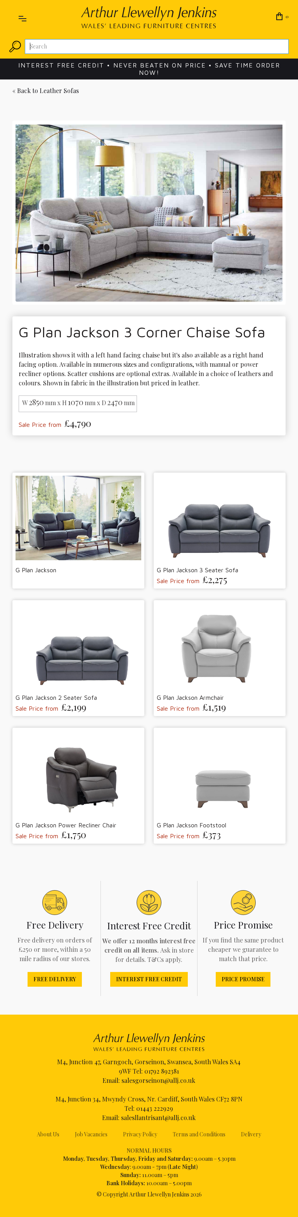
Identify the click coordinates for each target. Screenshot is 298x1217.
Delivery (251, 1134)
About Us (48, 1134)
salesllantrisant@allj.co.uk (158, 1117)
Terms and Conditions (199, 1134)
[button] (22, 17)
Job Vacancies (91, 1134)
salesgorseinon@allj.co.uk (158, 1080)
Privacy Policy (140, 1134)
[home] (149, 17)
